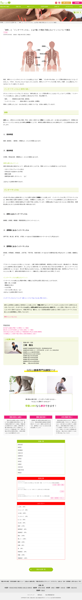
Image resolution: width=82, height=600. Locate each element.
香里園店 (20, 450)
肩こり (62, 498)
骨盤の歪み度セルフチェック (43, 581)
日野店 (19, 458)
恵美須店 (20, 444)
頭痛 (21, 545)
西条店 (19, 472)
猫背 (59, 484)
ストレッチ (23, 510)
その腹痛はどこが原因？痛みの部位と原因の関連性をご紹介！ (20, 333)
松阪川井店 (21, 470)
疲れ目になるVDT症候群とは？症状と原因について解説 (18, 330)
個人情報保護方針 (49, 595)
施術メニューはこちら (10, 316)
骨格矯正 (22, 551)
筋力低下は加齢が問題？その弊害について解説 (16, 328)
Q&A (80, 6)
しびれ (22, 506)
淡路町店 (20, 455)
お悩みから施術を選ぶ (33, 10)
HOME (1, 22)
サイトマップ (31, 595)
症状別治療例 (44, 6)
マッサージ (23, 516)
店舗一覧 (18, 6)
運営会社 (40, 595)
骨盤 (62, 484)
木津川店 (20, 467)
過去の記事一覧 (41, 569)
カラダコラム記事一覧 (10, 22)
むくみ (22, 519)
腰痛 (22, 542)
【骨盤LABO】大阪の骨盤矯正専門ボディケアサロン (40, 597)
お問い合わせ (66, 2)
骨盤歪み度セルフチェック (34, 15)
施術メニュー (30, 6)
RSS (80, 581)
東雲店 (19, 447)
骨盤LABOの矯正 (4, 6)
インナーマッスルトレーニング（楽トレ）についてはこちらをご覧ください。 (25, 298)
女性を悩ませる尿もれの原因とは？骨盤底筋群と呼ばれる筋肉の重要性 (22, 331)
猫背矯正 (57, 498)
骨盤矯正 (23, 558)
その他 (5, 32)
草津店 (19, 461)
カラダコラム (69, 6)
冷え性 (22, 522)
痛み (22, 535)
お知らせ (56, 6)
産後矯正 (22, 532)
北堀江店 (20, 453)
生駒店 (19, 464)
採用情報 (77, 2)
